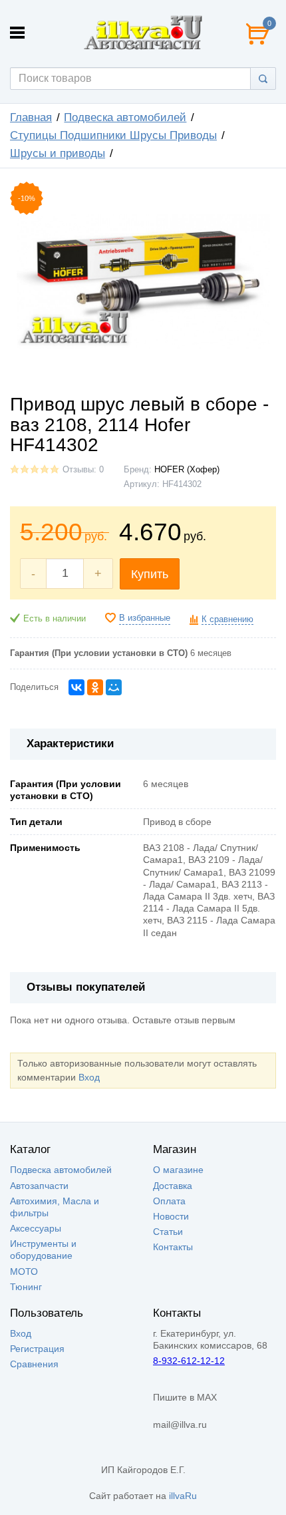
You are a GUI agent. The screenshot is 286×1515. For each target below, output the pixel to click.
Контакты (173, 1247)
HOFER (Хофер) (186, 469)
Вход (89, 1077)
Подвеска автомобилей (125, 117)
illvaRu (183, 1495)
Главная (31, 117)
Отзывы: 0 (83, 469)
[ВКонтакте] (76, 687)
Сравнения (34, 1364)
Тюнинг (26, 1286)
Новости (171, 1216)
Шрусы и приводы (57, 153)
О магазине (178, 1169)
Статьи (168, 1231)
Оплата (169, 1201)
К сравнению (227, 619)
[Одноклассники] (95, 687)
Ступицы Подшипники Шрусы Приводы (113, 135)
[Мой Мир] (114, 687)
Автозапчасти (39, 1185)
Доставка (172, 1185)
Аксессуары (35, 1228)
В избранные (144, 618)
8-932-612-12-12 (189, 1360)
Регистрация (37, 1348)
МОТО (24, 1271)
